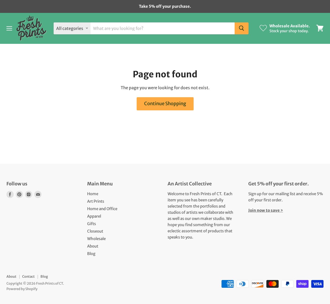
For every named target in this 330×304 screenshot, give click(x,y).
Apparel (94, 216)
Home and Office (102, 208)
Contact (28, 276)
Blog (91, 253)
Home (92, 193)
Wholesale (96, 238)
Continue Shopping (165, 103)
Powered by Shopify (21, 289)
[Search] (242, 28)
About (92, 246)
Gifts (91, 223)
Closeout (95, 231)
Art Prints (95, 201)
